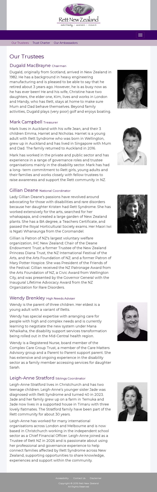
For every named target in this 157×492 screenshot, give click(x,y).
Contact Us (79, 478)
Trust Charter (41, 43)
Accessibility (62, 478)
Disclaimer (95, 478)
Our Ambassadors (66, 43)
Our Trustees (20, 43)
